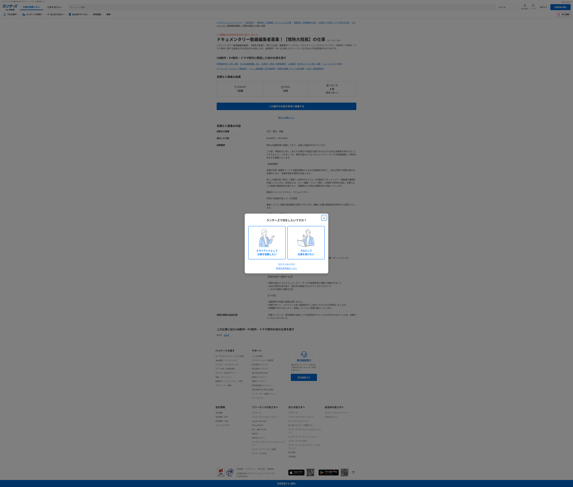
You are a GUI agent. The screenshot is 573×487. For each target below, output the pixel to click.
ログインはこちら (286, 263)
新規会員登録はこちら (286, 268)
